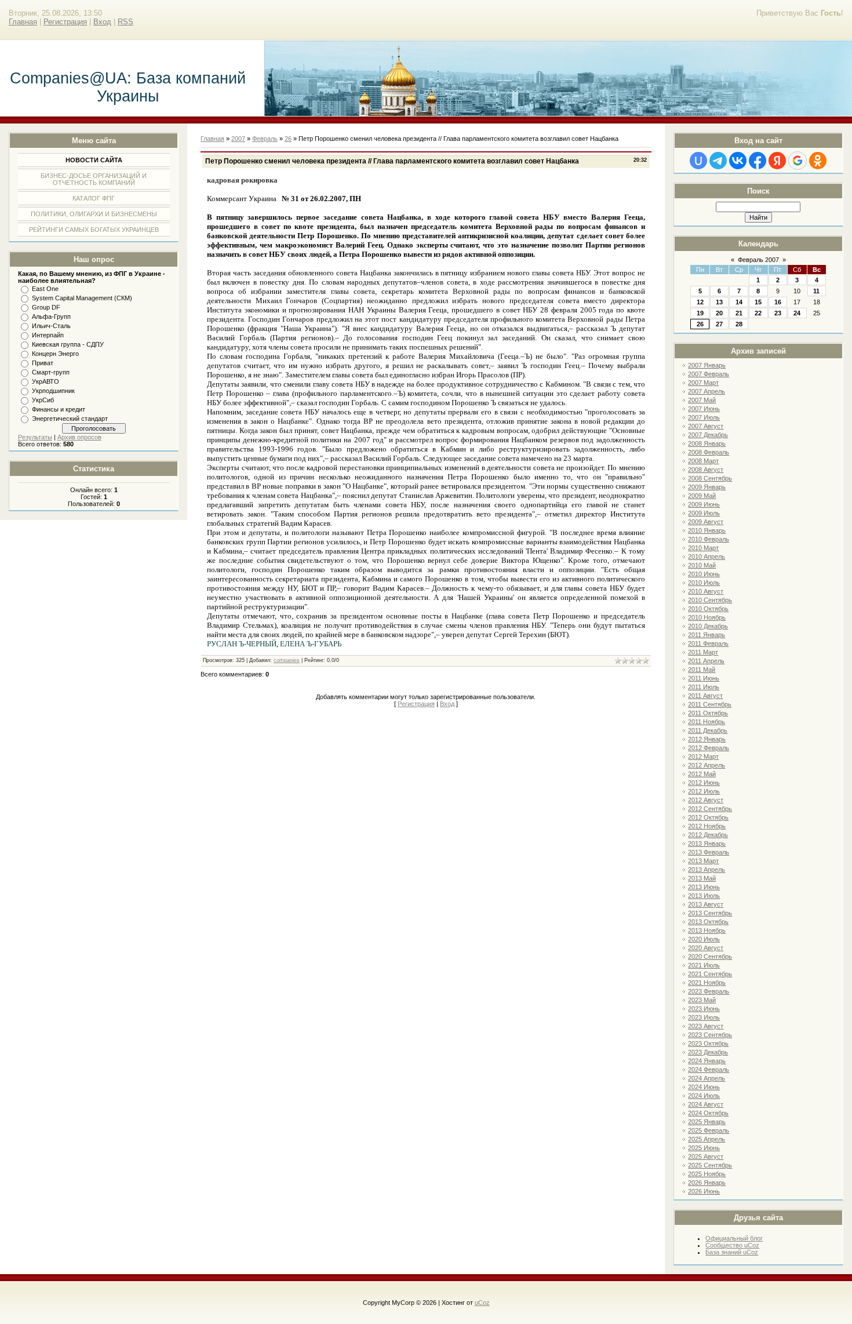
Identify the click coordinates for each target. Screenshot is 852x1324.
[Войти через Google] (797, 160)
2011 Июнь (703, 678)
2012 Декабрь (708, 834)
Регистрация (65, 21)
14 (739, 302)
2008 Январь (707, 443)
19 (700, 313)
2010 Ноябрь (707, 617)
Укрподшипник (53, 390)
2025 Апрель (706, 1139)
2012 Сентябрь (710, 808)
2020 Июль (704, 939)
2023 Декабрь (708, 1052)
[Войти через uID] (698, 160)
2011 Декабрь (707, 730)
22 (758, 313)
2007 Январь (707, 365)
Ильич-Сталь (51, 325)
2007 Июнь (704, 408)
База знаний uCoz (731, 1252)
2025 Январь (707, 1121)
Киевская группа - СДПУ (68, 344)
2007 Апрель (706, 391)
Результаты (35, 437)
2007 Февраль (708, 373)
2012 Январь (707, 739)
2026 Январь (707, 1182)
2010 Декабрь (708, 626)
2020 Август (705, 947)
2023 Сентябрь (710, 1034)
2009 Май (702, 495)
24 (796, 313)
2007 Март (703, 382)
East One (45, 288)
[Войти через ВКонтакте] (738, 160)
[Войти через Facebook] (757, 160)
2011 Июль (703, 686)
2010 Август (705, 591)
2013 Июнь (704, 886)
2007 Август (705, 426)
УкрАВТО (45, 381)
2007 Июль (704, 417)
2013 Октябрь (708, 921)
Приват (42, 362)
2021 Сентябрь (710, 973)
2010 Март (703, 547)
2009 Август (705, 521)
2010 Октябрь (708, 608)
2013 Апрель (706, 869)
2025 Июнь (704, 1147)
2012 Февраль (708, 747)
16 (777, 302)
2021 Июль (704, 965)
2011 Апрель (706, 660)
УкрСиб (43, 400)
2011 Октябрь (708, 713)
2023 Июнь (704, 1008)
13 (719, 302)
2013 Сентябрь (710, 913)
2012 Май (702, 773)
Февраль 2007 (758, 259)
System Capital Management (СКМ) (82, 297)
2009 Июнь (704, 504)
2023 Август (705, 1026)
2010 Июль (704, 582)
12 (700, 302)
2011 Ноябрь (706, 721)
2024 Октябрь (708, 1113)
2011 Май (701, 669)
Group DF (46, 307)
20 (719, 313)
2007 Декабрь (708, 434)
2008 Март (703, 460)
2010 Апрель (706, 556)
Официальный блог (734, 1238)
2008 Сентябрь (710, 478)
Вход (102, 21)
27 (719, 324)
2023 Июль (704, 1017)
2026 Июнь (704, 1191)
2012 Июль (704, 791)
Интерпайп (48, 335)
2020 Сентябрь (710, 956)
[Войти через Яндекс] (777, 160)
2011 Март (703, 652)
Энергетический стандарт (70, 418)
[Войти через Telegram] (718, 160)
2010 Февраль (708, 539)
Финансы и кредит (58, 409)
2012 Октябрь (708, 817)
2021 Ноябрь (707, 982)
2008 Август (705, 469)
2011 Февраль (708, 643)
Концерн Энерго (55, 353)
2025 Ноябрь (707, 1173)
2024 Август (705, 1104)
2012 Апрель (706, 765)
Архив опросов (79, 437)
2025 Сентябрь (710, 1165)
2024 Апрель (706, 1078)
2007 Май (702, 400)
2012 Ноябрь (707, 826)
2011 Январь (706, 634)
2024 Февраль (708, 1069)
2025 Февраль (708, 1130)
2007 (238, 138)
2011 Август (705, 695)
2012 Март (703, 756)
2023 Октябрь (708, 1043)
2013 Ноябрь (707, 930)
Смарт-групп (51, 372)
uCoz (482, 1302)
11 (816, 291)
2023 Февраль (708, 991)
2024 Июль (704, 1095)
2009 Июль (704, 513)
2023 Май (702, 999)
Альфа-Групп (51, 316)
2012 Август (705, 799)
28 (739, 324)
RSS (125, 21)
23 (777, 313)
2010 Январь (707, 530)
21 (739, 313)
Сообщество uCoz (732, 1245)
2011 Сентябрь (709, 704)
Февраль (265, 138)
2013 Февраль (708, 852)
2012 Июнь (704, 782)
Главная (23, 21)
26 (700, 324)
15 (758, 302)
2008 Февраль (708, 452)
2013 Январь (707, 843)
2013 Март (703, 860)
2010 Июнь (704, 573)
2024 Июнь (704, 1086)
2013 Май (702, 878)
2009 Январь (707, 486)
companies (287, 660)
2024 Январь (707, 1060)
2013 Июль (704, 895)
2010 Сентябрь (710, 599)
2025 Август (705, 1156)
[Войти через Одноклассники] (817, 160)
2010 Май (702, 565)
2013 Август (705, 904)
